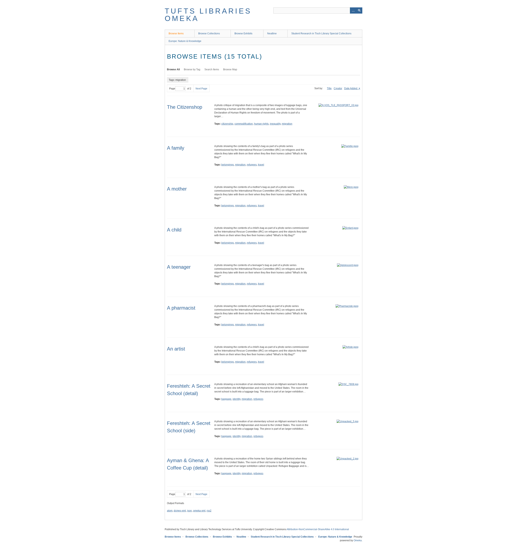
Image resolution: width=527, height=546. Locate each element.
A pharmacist (181, 308)
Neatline (272, 33)
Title (329, 88)
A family (175, 148)
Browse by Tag (192, 69)
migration (287, 123)
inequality (275, 123)
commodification (243, 123)
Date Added (351, 88)
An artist (176, 349)
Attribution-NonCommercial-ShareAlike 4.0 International (318, 529)
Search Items (211, 69)
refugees (252, 164)
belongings (227, 164)
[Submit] (359, 10)
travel (261, 164)
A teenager (179, 267)
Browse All (173, 69)
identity (236, 399)
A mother (177, 189)
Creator (338, 88)
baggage (226, 399)
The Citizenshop (184, 107)
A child (174, 230)
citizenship (227, 123)
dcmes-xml (180, 510)
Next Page (201, 88)
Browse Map (230, 69)
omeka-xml (199, 510)
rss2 (209, 510)
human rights (261, 123)
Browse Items (176, 33)
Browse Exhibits (243, 33)
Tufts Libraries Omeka (208, 15)
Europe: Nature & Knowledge (185, 41)
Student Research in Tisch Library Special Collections (321, 33)
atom (170, 510)
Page (172, 88)
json (189, 510)
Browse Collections (209, 33)
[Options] (353, 10)
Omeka (358, 540)
